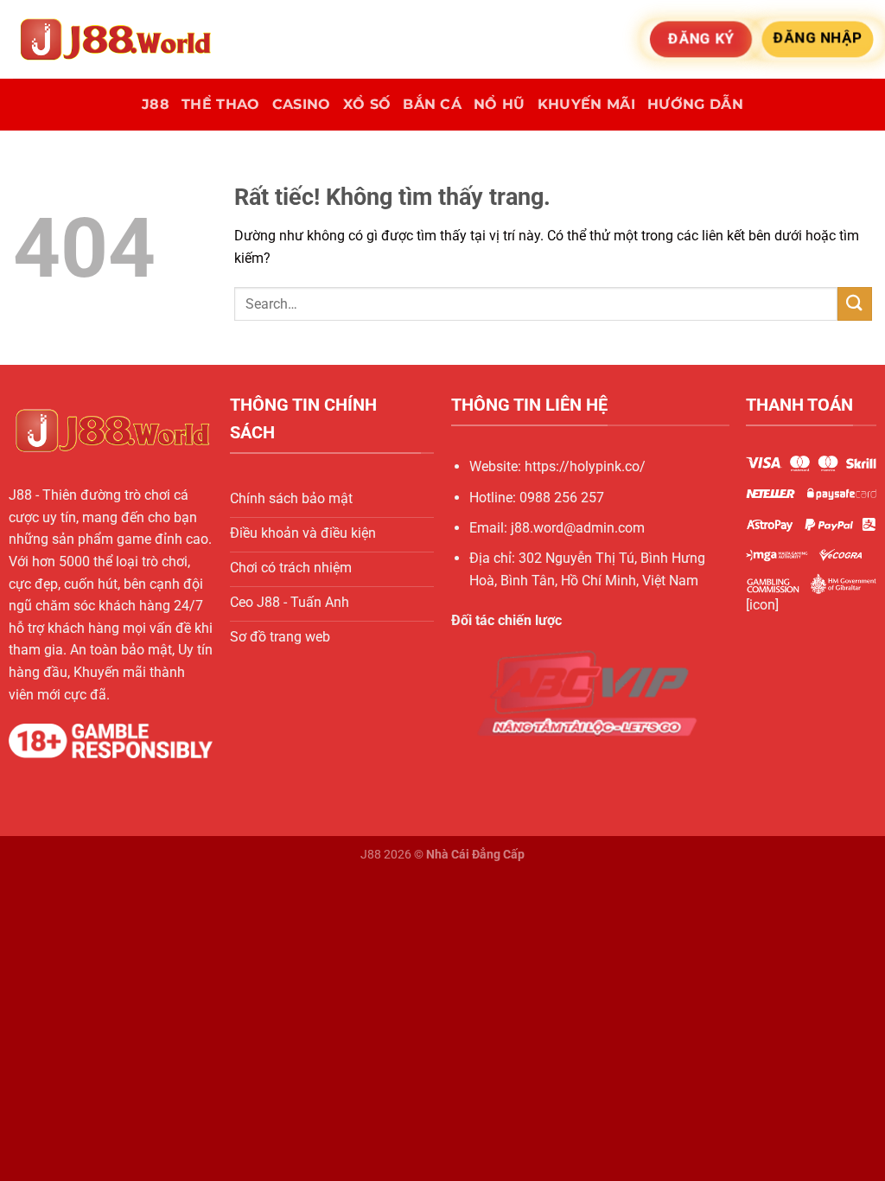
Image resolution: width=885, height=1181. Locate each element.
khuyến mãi (586, 104)
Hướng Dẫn (695, 104)
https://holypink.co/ (585, 466)
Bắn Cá (432, 104)
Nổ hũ (499, 104)
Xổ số (367, 104)
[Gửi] (854, 304)
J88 (155, 104)
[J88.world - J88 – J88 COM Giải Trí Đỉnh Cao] (121, 39)
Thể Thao (220, 104)
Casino (301, 104)
